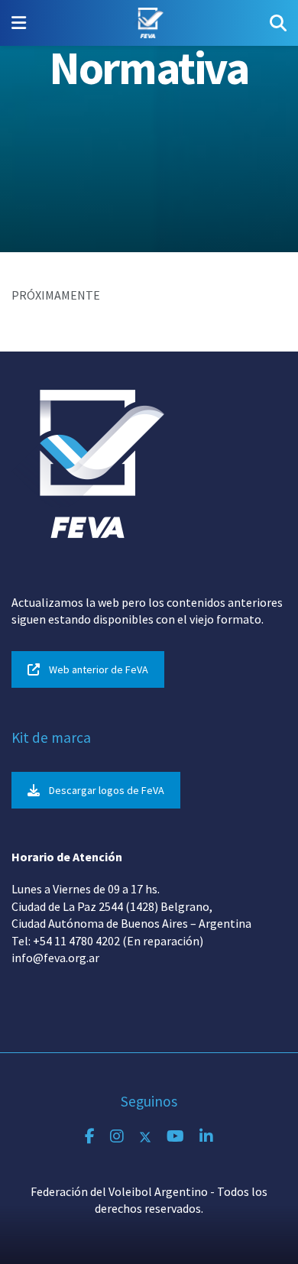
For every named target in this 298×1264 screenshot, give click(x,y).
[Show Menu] (18, 23)
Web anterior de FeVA (98, 669)
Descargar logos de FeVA (106, 790)
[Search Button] (278, 23)
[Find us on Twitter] (145, 1137)
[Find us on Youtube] (175, 1137)
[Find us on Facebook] (90, 1137)
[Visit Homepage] (148, 23)
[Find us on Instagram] (117, 1137)
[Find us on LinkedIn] (206, 1137)
